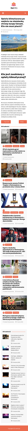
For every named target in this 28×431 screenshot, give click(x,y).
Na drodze (15, 312)
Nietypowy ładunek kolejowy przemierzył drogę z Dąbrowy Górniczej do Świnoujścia (13, 317)
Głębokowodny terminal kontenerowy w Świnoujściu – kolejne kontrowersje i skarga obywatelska (14, 218)
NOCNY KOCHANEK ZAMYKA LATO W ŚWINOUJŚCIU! (16, 348)
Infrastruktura (14, 212)
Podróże (15, 276)
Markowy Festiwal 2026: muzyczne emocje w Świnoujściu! (17, 416)
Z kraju (22, 146)
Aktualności (5, 31)
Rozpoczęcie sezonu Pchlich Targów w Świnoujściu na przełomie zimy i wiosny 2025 (14, 185)
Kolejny (22, 122)
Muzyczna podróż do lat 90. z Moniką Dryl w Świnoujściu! (18, 386)
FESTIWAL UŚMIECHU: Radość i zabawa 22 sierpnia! (17, 357)
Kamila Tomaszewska (7, 30)
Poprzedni (6, 122)
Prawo (21, 212)
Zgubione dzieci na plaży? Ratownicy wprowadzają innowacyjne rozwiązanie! (17, 407)
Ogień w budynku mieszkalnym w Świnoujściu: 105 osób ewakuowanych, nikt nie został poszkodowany (14, 250)
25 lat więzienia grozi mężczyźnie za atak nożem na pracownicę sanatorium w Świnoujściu (14, 152)
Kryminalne (16, 146)
